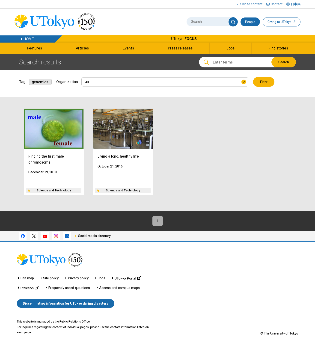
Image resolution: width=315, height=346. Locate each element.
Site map (27, 278)
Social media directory (94, 236)
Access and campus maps (119, 288)
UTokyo (184, 39)
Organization (67, 82)
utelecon (27, 288)
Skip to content (251, 4)
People (250, 22)
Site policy (51, 278)
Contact (276, 4)
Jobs (101, 278)
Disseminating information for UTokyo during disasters (65, 303)
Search (283, 62)
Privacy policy (78, 278)
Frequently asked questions (69, 288)
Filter (263, 82)
